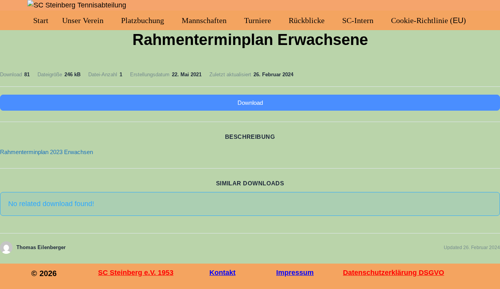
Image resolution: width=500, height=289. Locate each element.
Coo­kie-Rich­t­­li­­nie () (428, 20)
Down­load (250, 102)
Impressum (295, 272)
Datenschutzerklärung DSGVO (393, 272)
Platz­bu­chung (142, 20)
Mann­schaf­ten (204, 20)
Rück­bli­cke (307, 20)
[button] (84, 20)
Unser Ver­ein (83, 20)
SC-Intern (357, 20)
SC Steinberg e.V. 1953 (135, 272)
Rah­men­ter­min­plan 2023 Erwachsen (46, 152)
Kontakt (222, 272)
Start (40, 20)
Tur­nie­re (257, 20)
